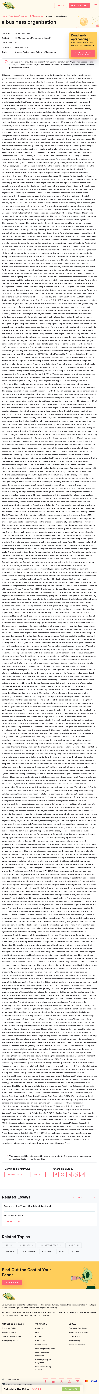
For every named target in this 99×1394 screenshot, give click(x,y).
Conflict (9, 1245)
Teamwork (9, 1251)
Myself (47, 38)
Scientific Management (46, 52)
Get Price (12, 1282)
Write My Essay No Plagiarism (43, 1361)
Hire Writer (79, 5)
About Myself (28, 1251)
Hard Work (73, 1245)
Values (75, 1251)
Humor (62, 1251)
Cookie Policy (74, 1336)
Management (37, 38)
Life (26, 47)
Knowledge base (13, 1324)
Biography (47, 1251)
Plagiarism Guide (9, 1328)
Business (19, 47)
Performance (29, 52)
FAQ (37, 1332)
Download (15, 1174)
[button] (79, 1197)
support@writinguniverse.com (19, 1384)
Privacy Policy (74, 1340)
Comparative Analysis (50, 1245)
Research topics (9, 1332)
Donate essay (41, 1345)
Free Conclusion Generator (42, 1354)
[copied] (82, 1174)
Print (38, 1174)
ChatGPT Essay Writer (11, 1336)
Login (60, 5)
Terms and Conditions (78, 1328)
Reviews (38, 1336)
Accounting (26, 1245)
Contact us (40, 1340)
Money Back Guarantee (78, 1332)
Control (18, 52)
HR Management (22, 38)
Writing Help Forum (10, 1340)
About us (39, 1328)
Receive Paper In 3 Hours (83, 53)
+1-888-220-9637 (13, 1380)
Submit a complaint (77, 1345)
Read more (14, 1221)
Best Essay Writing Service (43, 1368)
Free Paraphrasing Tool (45, 1349)
